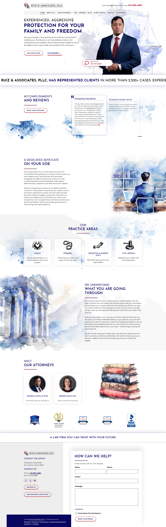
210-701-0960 (96, 64)
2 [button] (139, 136)
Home (42, 12)
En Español (121, 12)
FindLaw (36, 524)
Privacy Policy (44, 522)
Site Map (35, 522)
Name (77, 467)
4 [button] (141, 136)
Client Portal (99, 12)
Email (78, 477)
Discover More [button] (33, 53)
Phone (109, 467)
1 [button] (138, 136)
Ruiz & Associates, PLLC (37, 519)
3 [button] (140, 136)
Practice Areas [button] (64, 12)
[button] (163, 525)
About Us (50, 12)
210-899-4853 (135, 5)
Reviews (82, 12)
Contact (111, 12)
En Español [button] (53, 53)
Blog (90, 12)
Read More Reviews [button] (35, 110)
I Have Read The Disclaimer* (89, 513)
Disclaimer (27, 522)
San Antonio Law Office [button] (37, 494)
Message (78, 486)
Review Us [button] (31, 487)
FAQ (75, 12)
